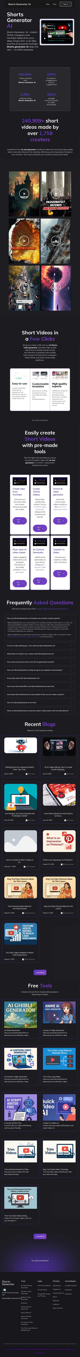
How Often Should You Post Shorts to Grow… (58, 814)
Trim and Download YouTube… (16, 1169)
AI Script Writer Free (12, 1123)
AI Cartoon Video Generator (15, 1077)
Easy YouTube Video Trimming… (56, 1169)
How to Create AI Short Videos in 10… (19, 861)
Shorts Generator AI (19, 4)
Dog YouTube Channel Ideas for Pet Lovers (58, 907)
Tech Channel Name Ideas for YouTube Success (20, 907)
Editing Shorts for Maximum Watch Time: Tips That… (19, 768)
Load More (40, 972)
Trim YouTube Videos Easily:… (16, 1216)
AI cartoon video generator (40, 567)
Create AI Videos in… (51, 1123)
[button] (11, 194)
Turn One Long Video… (52, 1077)
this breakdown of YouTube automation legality (24, 637)
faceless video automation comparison (52, 609)
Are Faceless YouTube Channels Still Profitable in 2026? (19, 814)
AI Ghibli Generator (12, 1030)
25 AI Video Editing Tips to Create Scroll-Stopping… (58, 768)
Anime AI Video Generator (53, 1030)
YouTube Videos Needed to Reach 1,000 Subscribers (20, 953)
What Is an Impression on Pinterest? (58, 860)
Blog (47, 4)
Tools (54, 4)
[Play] (24, 193)
